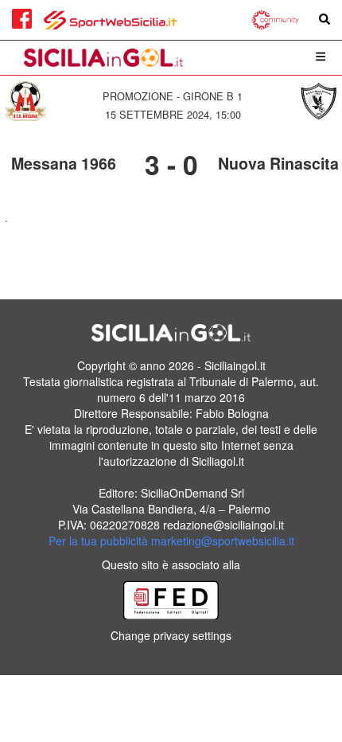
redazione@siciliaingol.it (223, 525)
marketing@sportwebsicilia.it (222, 541)
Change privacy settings (171, 635)
